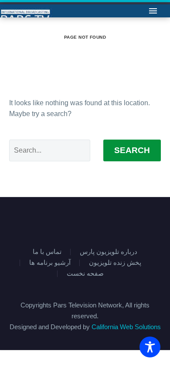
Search (132, 150)
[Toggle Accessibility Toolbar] (150, 347)
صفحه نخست (85, 273)
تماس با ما (80, 24)
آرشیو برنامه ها (50, 263)
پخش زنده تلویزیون (115, 263)
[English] (79, 220)
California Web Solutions (126, 327)
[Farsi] (90, 220)
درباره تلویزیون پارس (108, 252)
